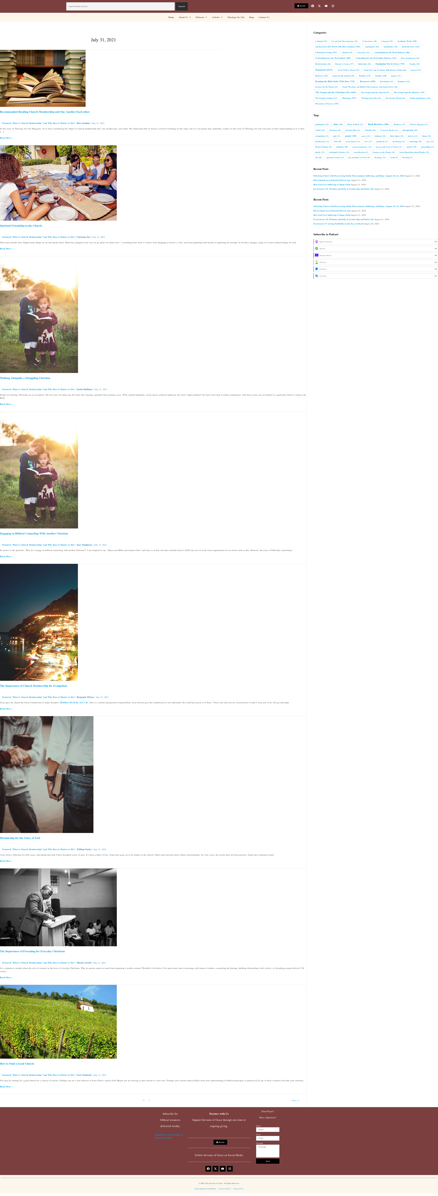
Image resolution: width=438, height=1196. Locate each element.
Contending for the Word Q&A (333, 58)
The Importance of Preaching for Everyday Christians (32, 951)
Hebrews (321, 75)
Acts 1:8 (83, 702)
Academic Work (407, 41)
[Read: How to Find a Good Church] (58, 1021)
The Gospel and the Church (375, 92)
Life (337, 141)
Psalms (365, 75)
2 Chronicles (369, 41)
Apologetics (372, 46)
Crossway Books (389, 130)
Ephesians (364, 64)
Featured (6, 123)
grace (366, 136)
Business (399, 124)
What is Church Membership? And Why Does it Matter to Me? (43, 123)
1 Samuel (321, 41)
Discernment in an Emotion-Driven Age (332, 180)
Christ (320, 130)
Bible (338, 124)
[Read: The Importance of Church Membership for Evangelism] (39, 622)
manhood (382, 141)
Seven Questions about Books (414, 152)
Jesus (426, 136)
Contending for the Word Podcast (392, 52)
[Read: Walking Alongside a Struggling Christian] (39, 314)
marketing (398, 141)
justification (322, 141)
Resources (368, 81)
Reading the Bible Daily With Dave (335, 81)
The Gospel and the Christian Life (335, 92)
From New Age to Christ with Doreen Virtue (385, 70)
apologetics (322, 124)
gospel (351, 135)
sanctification (361, 152)
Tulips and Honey (420, 98)
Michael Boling (323, 147)
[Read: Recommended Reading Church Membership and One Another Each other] (43, 78)
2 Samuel (387, 41)
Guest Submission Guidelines (205, 1189)
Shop (251, 17)
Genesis (416, 70)
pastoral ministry (362, 147)
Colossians (363, 52)
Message (259, 1143)
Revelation (386, 81)
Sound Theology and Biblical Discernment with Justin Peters (370, 87)
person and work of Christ (389, 147)
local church (353, 141)
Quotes (396, 76)
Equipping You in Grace (390, 63)
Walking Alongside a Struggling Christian (25, 378)
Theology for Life (236, 17)
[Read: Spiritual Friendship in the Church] (58, 182)
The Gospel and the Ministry (409, 92)
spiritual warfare (335, 157)
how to (413, 136)
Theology (349, 98)
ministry (342, 146)
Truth (394, 157)
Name (258, 1126)
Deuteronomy (323, 64)
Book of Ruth (355, 124)
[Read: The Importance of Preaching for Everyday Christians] (58, 907)
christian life (352, 130)
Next (295, 1100)
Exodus (414, 64)
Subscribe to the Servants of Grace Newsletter (169, 1136)
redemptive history (339, 152)
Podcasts (200, 17)
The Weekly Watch (395, 98)
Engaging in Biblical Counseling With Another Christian (34, 533)
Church (347, 52)
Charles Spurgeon (419, 124)
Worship (407, 157)
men (430, 141)
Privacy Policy (225, 1189)
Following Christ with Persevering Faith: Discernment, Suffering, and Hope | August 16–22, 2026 (358, 175)
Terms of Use (238, 1189)
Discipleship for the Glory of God (20, 838)
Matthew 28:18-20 (69, 702)
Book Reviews (411, 46)
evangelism (322, 136)
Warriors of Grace (327, 103)
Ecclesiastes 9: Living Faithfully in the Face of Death (338, 223)
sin (318, 157)
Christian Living (326, 52)
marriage (416, 141)
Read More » (6, 137)
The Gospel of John (326, 98)
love (368, 141)
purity (320, 152)
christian (335, 130)
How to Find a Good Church (17, 1063)
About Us (183, 17)
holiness (380, 136)
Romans (404, 81)
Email (258, 1134)
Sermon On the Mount (326, 87)
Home (171, 17)
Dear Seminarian (410, 58)
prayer (412, 146)
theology (380, 157)
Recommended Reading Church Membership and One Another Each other (45, 112)
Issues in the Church (344, 75)
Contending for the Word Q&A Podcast (376, 58)
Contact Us (264, 17)
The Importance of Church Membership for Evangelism (33, 686)
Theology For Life (371, 98)
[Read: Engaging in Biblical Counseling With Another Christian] (39, 469)
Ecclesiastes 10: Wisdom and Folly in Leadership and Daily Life (343, 188)
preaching (427, 146)
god (336, 136)
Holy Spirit (397, 136)
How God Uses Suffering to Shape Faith (331, 184)
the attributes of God (359, 157)
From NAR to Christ (348, 70)
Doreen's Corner (344, 64)
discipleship (410, 130)
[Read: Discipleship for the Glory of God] (46, 774)
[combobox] (120, 6)
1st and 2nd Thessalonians (344, 41)
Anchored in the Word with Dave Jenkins (338, 46)
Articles (216, 17)
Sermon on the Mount (384, 152)
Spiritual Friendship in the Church (21, 225)
